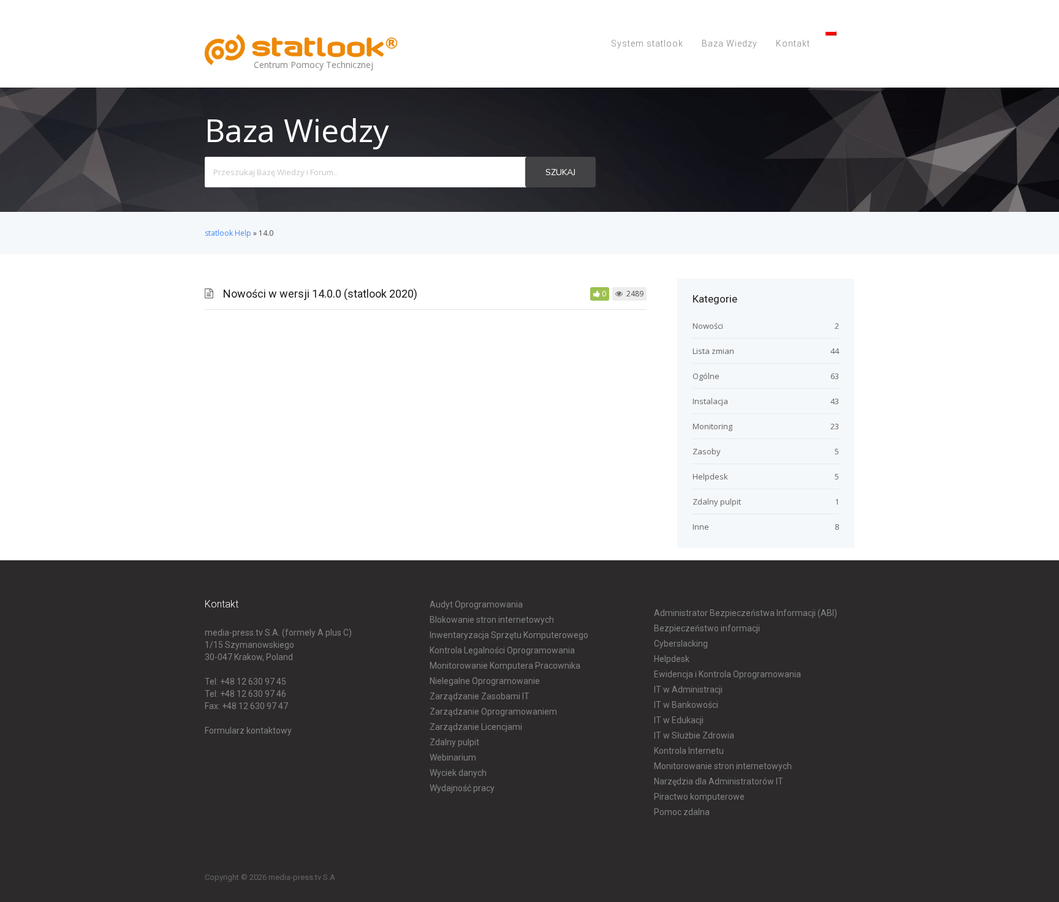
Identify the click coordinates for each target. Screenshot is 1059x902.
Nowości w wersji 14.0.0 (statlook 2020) (320, 293)
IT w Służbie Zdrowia (694, 735)
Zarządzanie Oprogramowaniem (493, 711)
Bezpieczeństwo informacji (707, 628)
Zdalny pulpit (717, 501)
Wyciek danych (458, 773)
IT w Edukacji (679, 720)
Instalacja (710, 401)
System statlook (647, 43)
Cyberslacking (681, 643)
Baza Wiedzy (729, 43)
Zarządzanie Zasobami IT (480, 696)
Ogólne (706, 375)
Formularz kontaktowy (248, 730)
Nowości (708, 325)
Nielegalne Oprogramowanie (485, 681)
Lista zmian (713, 350)
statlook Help (228, 233)
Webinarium (453, 757)
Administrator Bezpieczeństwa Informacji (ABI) (745, 613)
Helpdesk (710, 476)
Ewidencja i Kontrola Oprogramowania (727, 674)
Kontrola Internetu (689, 751)
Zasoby (707, 451)
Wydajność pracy (462, 788)
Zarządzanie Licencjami (476, 727)
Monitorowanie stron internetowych (723, 766)
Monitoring (712, 426)
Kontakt (793, 43)
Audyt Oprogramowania (476, 604)
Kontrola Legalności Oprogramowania (502, 650)
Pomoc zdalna (682, 812)
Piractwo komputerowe (699, 797)
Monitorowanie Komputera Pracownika (505, 666)
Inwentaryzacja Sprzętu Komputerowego (509, 635)
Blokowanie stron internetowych (492, 620)
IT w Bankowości (686, 705)
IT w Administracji (688, 689)
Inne (701, 526)
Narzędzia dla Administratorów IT (718, 781)
